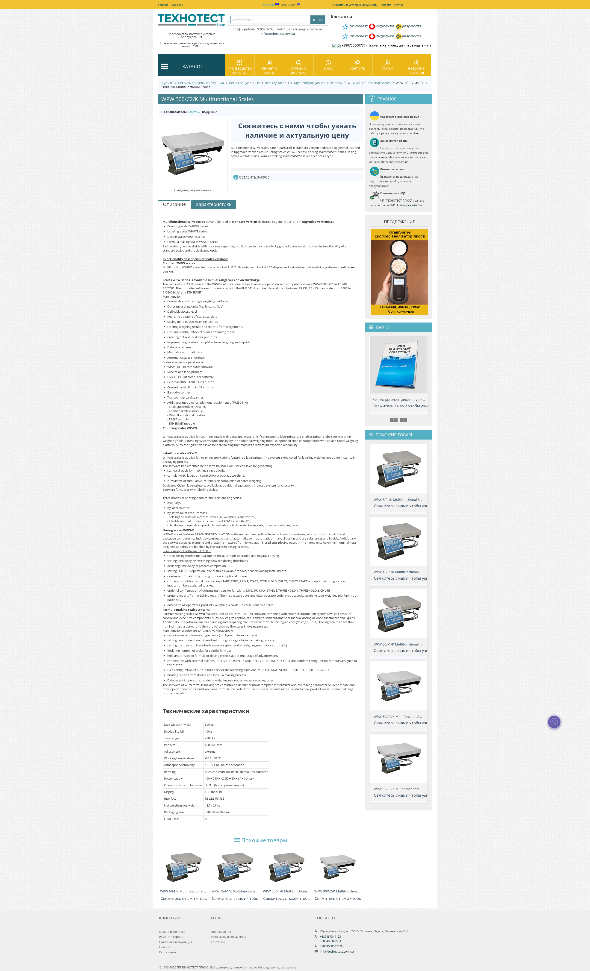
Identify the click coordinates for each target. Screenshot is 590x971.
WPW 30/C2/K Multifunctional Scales (337, 891)
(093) (411, 36)
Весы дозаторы (277, 83)
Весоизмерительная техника (201, 83)
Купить (167, 83)
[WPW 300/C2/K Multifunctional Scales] (192, 153)
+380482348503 (330, 941)
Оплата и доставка (298, 70)
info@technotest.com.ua (337, 951)
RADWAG (193, 112)
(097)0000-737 (358, 36)
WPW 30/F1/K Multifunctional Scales (286, 891)
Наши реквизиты (409, 205)
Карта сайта (167, 952)
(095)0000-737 (384, 36)
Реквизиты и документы (228, 937)
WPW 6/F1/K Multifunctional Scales (183, 891)
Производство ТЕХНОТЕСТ (239, 70)
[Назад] (407, 83)
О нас (328, 68)
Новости (165, 947)
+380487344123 (330, 936)
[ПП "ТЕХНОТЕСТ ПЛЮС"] (191, 22)
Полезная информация (175, 942)
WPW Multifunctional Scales (369, 83)
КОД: (206, 112)
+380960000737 (330, 946)
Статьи (387, 68)
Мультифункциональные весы (318, 83)
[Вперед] (427, 83)
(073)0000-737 (411, 26)
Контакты (358, 68)
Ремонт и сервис (269, 70)
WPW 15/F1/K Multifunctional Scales (235, 891)
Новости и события (416, 70)
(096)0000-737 (358, 26)
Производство (221, 932)
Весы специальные (244, 83)
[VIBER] (554, 725)
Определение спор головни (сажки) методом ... (410, 399)
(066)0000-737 (384, 26)
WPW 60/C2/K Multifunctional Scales (402, 789)
